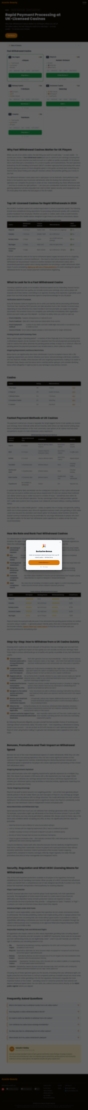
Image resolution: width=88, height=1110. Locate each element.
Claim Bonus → (44, 562)
